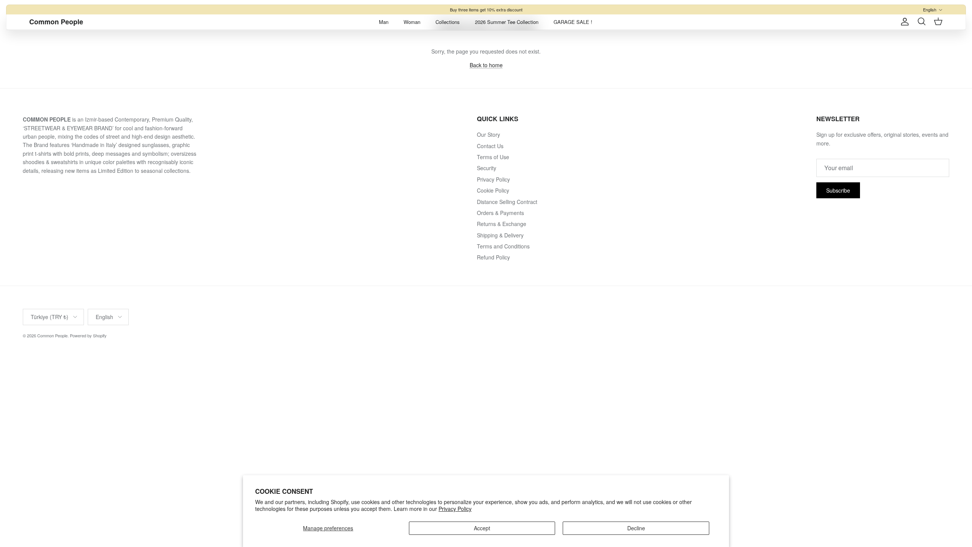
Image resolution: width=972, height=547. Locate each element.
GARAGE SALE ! (573, 21)
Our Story (488, 134)
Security (486, 168)
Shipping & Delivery (500, 235)
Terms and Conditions (503, 246)
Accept (482, 528)
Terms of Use (493, 157)
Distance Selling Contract (507, 202)
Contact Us (490, 146)
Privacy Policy (455, 508)
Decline (636, 528)
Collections (448, 21)
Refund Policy (493, 257)
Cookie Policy (493, 190)
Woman (412, 21)
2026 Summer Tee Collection (506, 21)
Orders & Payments (500, 213)
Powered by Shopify (88, 335)
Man (383, 21)
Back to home (486, 65)
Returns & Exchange (501, 224)
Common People (52, 335)
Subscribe (838, 190)
